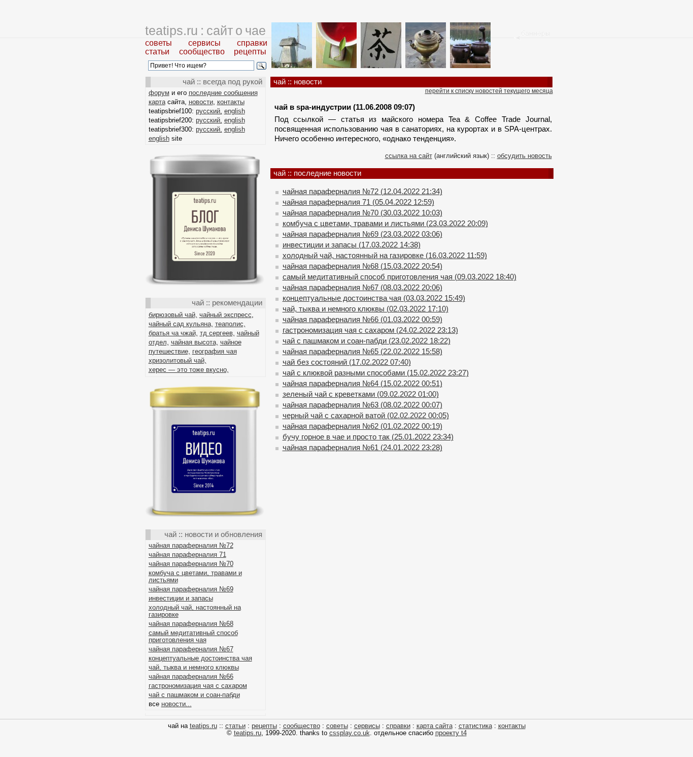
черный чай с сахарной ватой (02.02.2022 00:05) (366, 415)
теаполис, (230, 324)
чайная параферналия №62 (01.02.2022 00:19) (362, 426)
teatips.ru (203, 726)
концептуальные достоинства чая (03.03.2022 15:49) (374, 298)
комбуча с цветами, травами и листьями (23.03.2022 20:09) (385, 223)
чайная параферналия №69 (191, 589)
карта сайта (435, 726)
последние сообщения (223, 93)
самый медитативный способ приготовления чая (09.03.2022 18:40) (399, 276)
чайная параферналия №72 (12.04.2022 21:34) (362, 191)
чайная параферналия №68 (191, 623)
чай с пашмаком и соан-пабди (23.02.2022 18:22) (367, 340)
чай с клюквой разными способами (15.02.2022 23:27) (376, 372)
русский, (209, 111)
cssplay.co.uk (349, 733)
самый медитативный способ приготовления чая (193, 636)
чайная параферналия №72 (191, 545)
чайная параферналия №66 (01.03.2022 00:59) (362, 319)
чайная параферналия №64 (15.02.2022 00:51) (362, 383)
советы (158, 43)
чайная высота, (194, 342)
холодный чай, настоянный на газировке (195, 611)
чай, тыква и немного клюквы (194, 667)
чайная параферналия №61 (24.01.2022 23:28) (362, 447)
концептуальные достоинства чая (200, 658)
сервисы (204, 43)
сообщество (202, 51)
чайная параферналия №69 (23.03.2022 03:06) (362, 234)
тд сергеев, (217, 333)
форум (159, 93)
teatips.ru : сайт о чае (205, 30)
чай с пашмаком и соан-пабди (194, 695)
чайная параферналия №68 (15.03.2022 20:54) (362, 266)
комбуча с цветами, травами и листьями (195, 576)
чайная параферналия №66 (191, 676)
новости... (176, 704)
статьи (157, 51)
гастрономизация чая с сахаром (198, 685)
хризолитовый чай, (177, 360)
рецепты (250, 51)
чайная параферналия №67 (191, 649)
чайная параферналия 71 (187, 554)
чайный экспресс (225, 315)
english (234, 111)
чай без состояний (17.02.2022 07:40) (347, 362)
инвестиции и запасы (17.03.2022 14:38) (352, 244)
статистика (475, 726)
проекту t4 (451, 733)
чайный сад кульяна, (181, 324)
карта (157, 102)
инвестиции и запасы (181, 598)
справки (252, 43)
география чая (214, 351)
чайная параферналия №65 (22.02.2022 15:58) (362, 351)
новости (201, 102)
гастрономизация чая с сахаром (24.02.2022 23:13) (370, 330)
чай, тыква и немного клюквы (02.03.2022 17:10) (365, 308)
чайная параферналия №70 (191, 563)
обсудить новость (524, 156)
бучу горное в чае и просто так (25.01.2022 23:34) (368, 436)
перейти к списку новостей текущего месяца (489, 90)
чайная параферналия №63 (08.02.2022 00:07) (362, 404)
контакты (231, 102)
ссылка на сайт (408, 156)
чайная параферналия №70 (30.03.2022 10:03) (362, 212)
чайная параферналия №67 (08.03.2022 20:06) (362, 287)
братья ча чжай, (173, 333)
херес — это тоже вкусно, (189, 369)
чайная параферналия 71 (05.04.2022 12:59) (358, 202)
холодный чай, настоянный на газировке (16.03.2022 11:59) (385, 255)
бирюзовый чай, (173, 315)
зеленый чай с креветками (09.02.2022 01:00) (361, 394)
